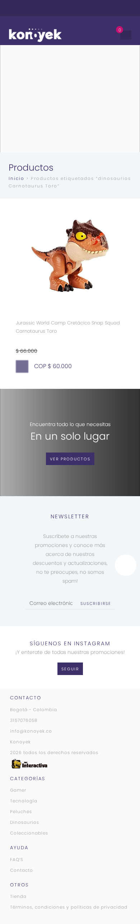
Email (126, 8)
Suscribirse (95, 603)
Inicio (16, 178)
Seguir (70, 669)
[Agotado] (22, 366)
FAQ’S (16, 859)
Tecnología (23, 801)
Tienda (18, 896)
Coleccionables (29, 833)
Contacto (21, 870)
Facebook (116, 8)
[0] (113, 34)
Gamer (18, 790)
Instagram (106, 8)
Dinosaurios (24, 822)
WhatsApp (96, 8)
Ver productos (70, 459)
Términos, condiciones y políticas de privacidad (68, 907)
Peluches (21, 811)
